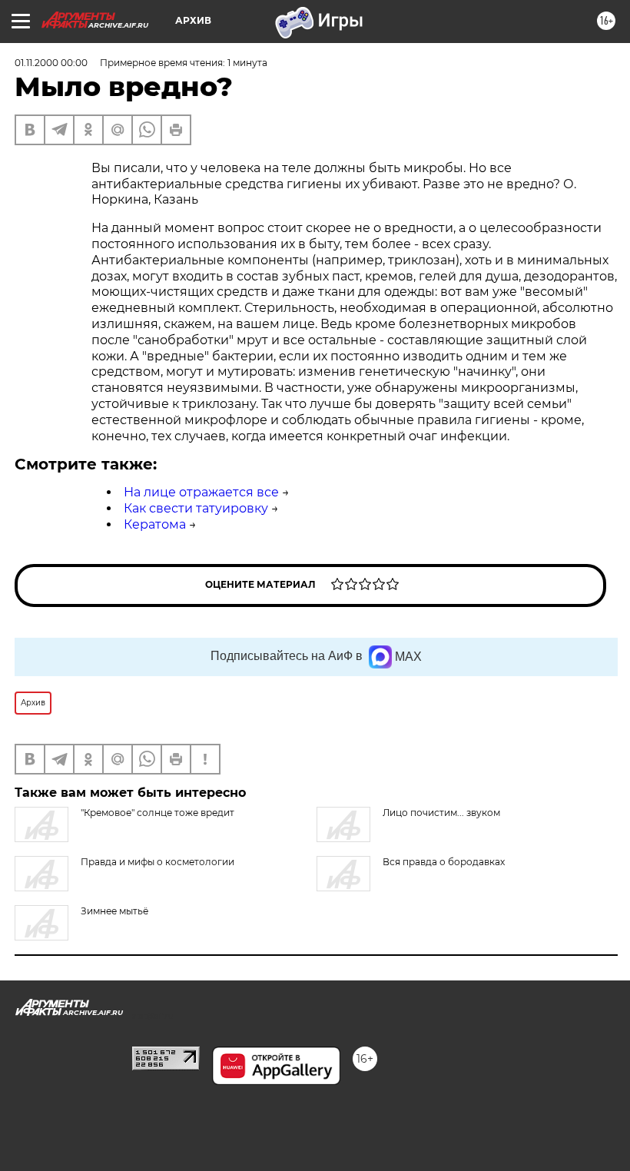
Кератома (155, 524)
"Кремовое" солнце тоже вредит (157, 812)
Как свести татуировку (196, 508)
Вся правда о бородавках (444, 861)
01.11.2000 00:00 (51, 62)
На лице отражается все (201, 492)
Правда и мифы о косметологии (157, 861)
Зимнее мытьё (114, 911)
